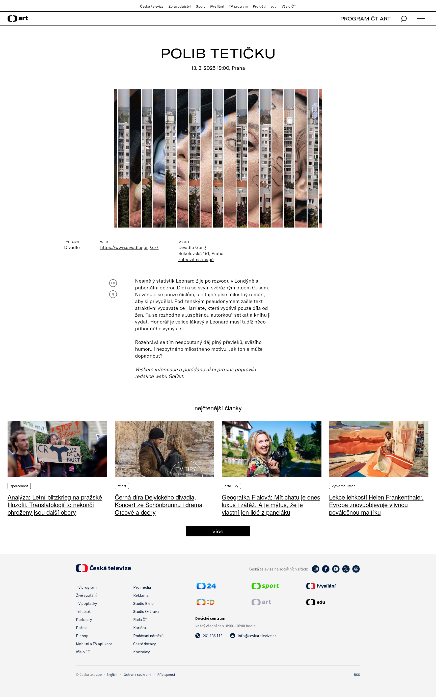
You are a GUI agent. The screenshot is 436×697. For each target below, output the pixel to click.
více (218, 531)
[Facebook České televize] (326, 571)
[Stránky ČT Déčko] (205, 603)
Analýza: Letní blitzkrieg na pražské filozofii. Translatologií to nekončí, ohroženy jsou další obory (55, 504)
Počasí (81, 627)
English (112, 674)
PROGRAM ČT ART (365, 18)
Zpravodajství (180, 6)
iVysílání (217, 6)
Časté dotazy (144, 643)
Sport (200, 6)
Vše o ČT (289, 6)
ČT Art (122, 486)
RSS (357, 674)
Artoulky (231, 486)
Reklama (141, 595)
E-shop (82, 635)
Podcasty (84, 619)
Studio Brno (143, 603)
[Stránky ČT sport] (265, 587)
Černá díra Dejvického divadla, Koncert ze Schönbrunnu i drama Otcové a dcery (158, 504)
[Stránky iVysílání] (332, 586)
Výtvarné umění (344, 486)
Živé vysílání (86, 595)
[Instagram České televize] (316, 571)
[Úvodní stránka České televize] (103, 570)
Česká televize (152, 6)
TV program (238, 6)
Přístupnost (166, 674)
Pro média (142, 587)
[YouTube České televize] (336, 571)
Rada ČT (140, 619)
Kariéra (139, 627)
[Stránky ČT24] (206, 587)
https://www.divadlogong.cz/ (129, 247)
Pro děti (259, 6)
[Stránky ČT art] (261, 603)
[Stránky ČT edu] (332, 602)
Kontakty (141, 651)
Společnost (19, 486)
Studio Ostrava (146, 611)
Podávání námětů (148, 635)
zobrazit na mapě (196, 259)
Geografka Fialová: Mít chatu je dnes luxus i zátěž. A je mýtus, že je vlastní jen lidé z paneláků (271, 504)
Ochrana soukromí (137, 674)
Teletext (83, 611)
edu (274, 6)
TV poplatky (86, 603)
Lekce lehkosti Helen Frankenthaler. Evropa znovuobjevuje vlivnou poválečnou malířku (376, 504)
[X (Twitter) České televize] (346, 571)
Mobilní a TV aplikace (94, 643)
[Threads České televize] (356, 571)
